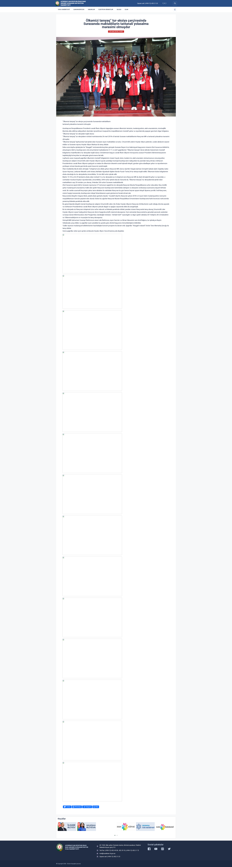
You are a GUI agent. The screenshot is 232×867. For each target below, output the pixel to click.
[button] (115, 835)
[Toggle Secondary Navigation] (175, 9)
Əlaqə (119, 9)
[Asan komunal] (145, 826)
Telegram (88, 807)
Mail (97, 807)
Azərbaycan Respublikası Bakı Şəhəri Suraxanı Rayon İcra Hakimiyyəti (73, 3)
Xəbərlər (91, 9)
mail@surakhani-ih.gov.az (107, 853)
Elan (126, 9)
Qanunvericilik (78, 9)
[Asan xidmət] (106, 826)
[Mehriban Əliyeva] (67, 826)
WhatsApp (78, 807)
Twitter (68, 807)
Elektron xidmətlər (106, 9)
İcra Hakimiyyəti (64, 9)
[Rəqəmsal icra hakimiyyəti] (125, 826)
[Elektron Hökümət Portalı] (165, 828)
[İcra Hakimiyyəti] (57, 3)
